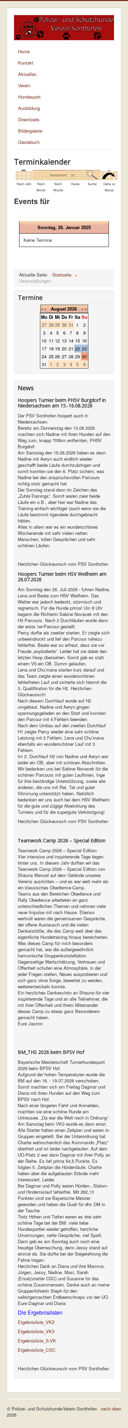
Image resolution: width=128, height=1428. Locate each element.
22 (77, 348)
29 (77, 356)
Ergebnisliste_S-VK (37, 1340)
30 (84, 356)
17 (44, 348)
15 (77, 340)
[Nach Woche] (58, 174)
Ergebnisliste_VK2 (36, 1322)
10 (44, 340)
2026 (72, 308)
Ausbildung (29, 108)
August (58, 308)
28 (71, 356)
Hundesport (29, 96)
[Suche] (92, 174)
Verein (24, 85)
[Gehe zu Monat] (109, 174)
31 (44, 364)
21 (71, 348)
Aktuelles (27, 74)
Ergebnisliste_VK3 (36, 1331)
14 (71, 340)
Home (24, 51)
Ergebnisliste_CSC (37, 1350)
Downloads (29, 119)
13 (64, 340)
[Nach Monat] (40, 174)
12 (57, 340)
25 (51, 356)
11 (51, 340)
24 (44, 356)
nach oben (111, 1408)
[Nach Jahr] (23, 174)
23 (84, 348)
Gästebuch (29, 142)
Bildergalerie (30, 130)
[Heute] (75, 174)
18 (51, 348)
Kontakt (25, 62)
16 (84, 340)
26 (57, 356)
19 (57, 348)
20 (64, 348)
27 (64, 356)
